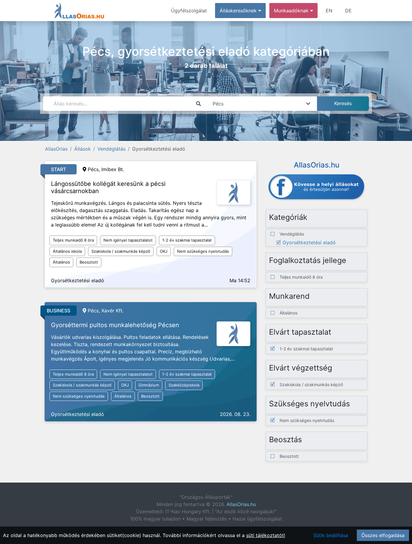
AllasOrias (56, 149)
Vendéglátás (111, 149)
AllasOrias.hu (241, 504)
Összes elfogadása (382, 535)
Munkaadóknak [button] (292, 11)
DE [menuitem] (348, 11)
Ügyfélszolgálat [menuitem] (189, 11)
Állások (82, 149)
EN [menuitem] (329, 11)
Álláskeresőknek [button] (239, 11)
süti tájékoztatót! (265, 535)
